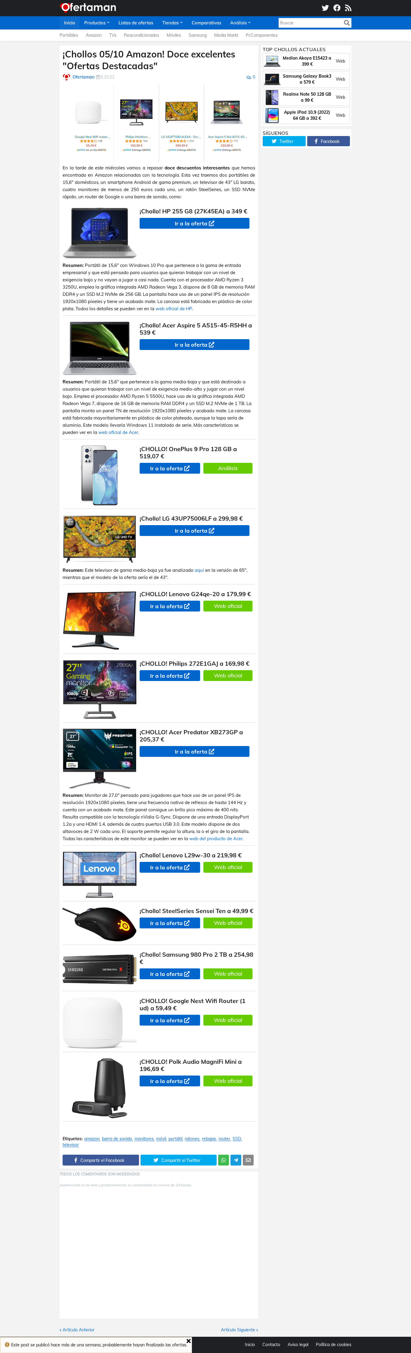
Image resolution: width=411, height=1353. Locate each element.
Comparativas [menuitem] (206, 23)
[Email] (248, 1160)
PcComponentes (262, 35)
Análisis (228, 468)
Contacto (271, 1344)
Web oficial (228, 605)
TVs (112, 35)
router (224, 1139)
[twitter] (325, 8)
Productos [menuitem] (95, 23)
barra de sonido (117, 1139)
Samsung (198, 35)
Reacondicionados (141, 35)
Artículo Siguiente (238, 1330)
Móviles (174, 35)
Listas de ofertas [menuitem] (136, 23)
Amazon (94, 35)
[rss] (348, 8)
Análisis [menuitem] (238, 23)
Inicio (250, 1344)
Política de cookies (333, 1344)
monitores (144, 1139)
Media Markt (226, 35)
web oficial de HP (174, 308)
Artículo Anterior (78, 1330)
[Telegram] (235, 1160)
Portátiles (69, 35)
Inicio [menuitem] (69, 23)
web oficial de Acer (118, 432)
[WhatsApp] (223, 1160)
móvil (161, 1139)
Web (340, 61)
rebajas (209, 1139)
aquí (199, 570)
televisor (71, 1145)
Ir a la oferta (191, 223)
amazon (92, 1139)
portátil (175, 1139)
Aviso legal (298, 1344)
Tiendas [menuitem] (170, 23)
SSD (237, 1139)
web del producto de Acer (216, 838)
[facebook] (337, 8)
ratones (192, 1139)
